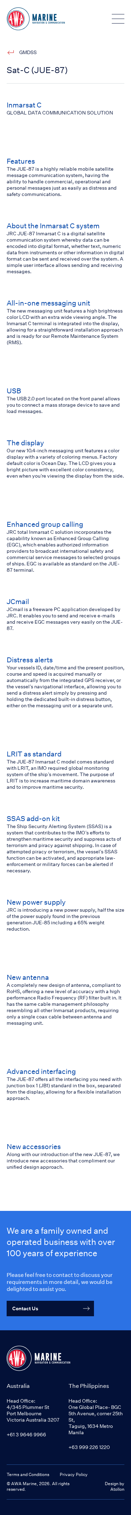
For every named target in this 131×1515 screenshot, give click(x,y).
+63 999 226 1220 (89, 1447)
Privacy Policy (74, 1474)
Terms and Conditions (28, 1474)
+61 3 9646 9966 (26, 1434)
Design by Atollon (114, 1486)
